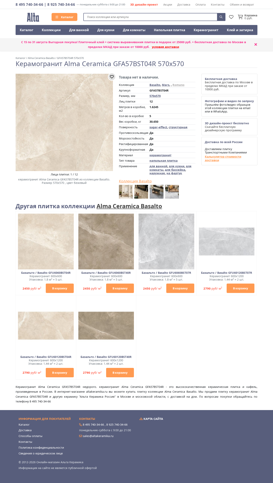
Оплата (200, 4)
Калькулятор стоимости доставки (223, 158)
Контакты (217, 4)
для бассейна (175, 170)
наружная (157, 173)
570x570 (155, 96)
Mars (165, 85)
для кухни (176, 166)
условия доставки (165, 47)
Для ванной (79, 30)
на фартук (174, 173)
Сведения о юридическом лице (41, 453)
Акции (167, 4)
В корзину (59, 288)
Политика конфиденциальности (41, 447)
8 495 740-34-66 (29, 4)
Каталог (66, 17)
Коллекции (51, 30)
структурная (178, 127)
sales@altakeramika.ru (98, 436)
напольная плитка (163, 160)
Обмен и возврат (242, 4)
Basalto (154, 85)
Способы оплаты (30, 436)
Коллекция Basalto (135, 181)
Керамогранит (206, 30)
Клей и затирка (240, 30)
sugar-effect (158, 127)
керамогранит (160, 155)
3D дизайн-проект (144, 4)
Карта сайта (153, 419)
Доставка (183, 4)
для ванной (158, 166)
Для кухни (106, 30)
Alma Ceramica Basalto (129, 206)
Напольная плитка (169, 30)
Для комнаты (134, 30)
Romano (178, 85)
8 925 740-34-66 (61, 4)
